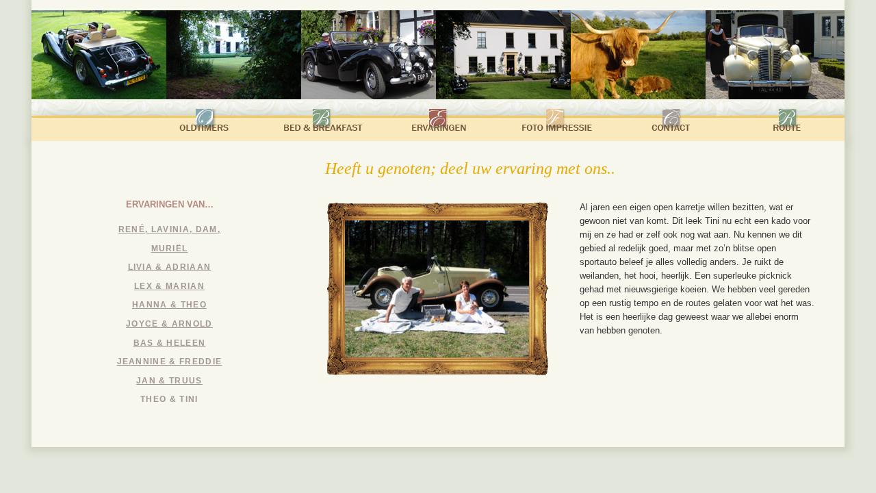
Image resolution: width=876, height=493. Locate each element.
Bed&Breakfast (322, 120)
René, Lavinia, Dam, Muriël (169, 239)
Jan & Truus (169, 380)
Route (788, 120)
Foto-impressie (555, 120)
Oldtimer (206, 120)
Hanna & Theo (169, 304)
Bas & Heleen (169, 343)
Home (90, 123)
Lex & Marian (169, 286)
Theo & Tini (169, 399)
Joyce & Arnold (169, 324)
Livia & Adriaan (169, 267)
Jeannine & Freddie (169, 361)
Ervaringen (438, 120)
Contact (672, 120)
